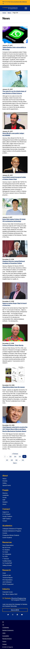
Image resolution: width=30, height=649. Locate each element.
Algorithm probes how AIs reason (13, 387)
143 (23, 460)
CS (3, 624)
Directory (5, 493)
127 (7, 460)
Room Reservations (7, 545)
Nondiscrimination (7, 638)
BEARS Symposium (8, 584)
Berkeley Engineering (7, 630)
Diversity (4, 481)
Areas (4, 573)
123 (10, 456)
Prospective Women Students (10, 535)
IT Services (5, 558)
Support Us (5, 512)
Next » (15, 463)
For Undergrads (6, 554)
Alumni (4, 504)
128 (12, 460)
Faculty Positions (7, 516)
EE (3, 622)
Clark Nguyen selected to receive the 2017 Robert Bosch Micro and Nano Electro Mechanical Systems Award (14, 429)
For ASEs (5, 556)
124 (15, 456)
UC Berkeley (5, 627)
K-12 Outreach (6, 514)
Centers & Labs (6, 575)
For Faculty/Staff (7, 563)
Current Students (7, 537)
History (4, 478)
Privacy (4, 641)
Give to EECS (15, 610)
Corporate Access (7, 592)
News (9, 12)
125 (20, 456)
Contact (4, 521)
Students (4, 502)
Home (4, 12)
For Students (6, 550)
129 (16, 460)
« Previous (15, 453)
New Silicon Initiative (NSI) (9, 594)
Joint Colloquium (7, 582)
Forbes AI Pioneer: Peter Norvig (12, 345)
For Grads (5, 552)
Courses (4, 533)
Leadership (5, 495)
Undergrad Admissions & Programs (12, 528)
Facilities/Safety (6, 561)
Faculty (4, 497)
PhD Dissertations (7, 580)
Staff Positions (6, 518)
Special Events (6, 485)
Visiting (4, 483)
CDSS (3, 633)
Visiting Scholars (7, 565)
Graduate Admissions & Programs (11, 531)
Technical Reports (7, 577)
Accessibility (5, 636)
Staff (3, 500)
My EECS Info (6, 547)
